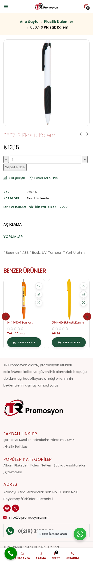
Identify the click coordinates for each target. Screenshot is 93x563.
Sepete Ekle (15, 167)
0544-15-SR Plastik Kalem (68, 322)
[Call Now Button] (11, 553)
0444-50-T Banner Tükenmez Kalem (19, 324)
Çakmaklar (13, 472)
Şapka (58, 465)
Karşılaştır (17, 178)
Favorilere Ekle (46, 178)
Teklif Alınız (16, 333)
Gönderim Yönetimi (48, 439)
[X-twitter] (15, 508)
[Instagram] (7, 508)
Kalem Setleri (40, 465)
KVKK (70, 439)
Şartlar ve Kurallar (17, 439)
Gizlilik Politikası (16, 446)
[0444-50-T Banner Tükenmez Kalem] (24, 299)
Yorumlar (13, 236)
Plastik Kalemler (58, 21)
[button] (86, 6)
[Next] (87, 317)
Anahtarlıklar (75, 465)
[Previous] (6, 317)
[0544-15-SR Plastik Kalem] (68, 299)
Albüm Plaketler (15, 465)
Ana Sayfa (29, 21)
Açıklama (12, 224)
